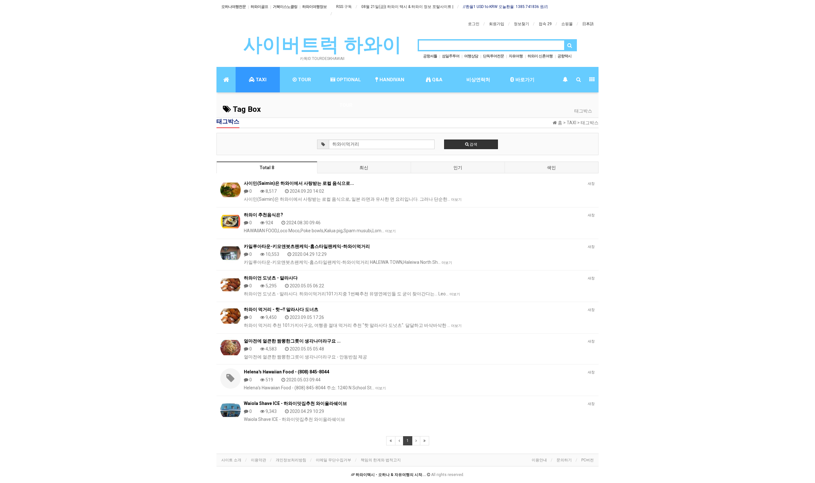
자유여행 (516, 56)
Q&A (437, 80)
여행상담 (471, 56)
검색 (473, 144)
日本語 (588, 24)
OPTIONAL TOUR (348, 84)
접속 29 (545, 24)
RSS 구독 (344, 6)
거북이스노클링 (285, 6)
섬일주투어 (450, 56)
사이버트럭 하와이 (322, 44)
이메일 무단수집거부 (333, 460)
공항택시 (564, 56)
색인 (551, 167)
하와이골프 (259, 6)
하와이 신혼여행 (540, 56)
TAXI (260, 80)
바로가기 (524, 80)
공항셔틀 (430, 56)
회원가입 (496, 24)
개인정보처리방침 (291, 460)
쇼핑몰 (567, 24)
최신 (363, 167)
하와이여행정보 (314, 6)
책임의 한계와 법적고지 (381, 460)
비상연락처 (478, 80)
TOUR (304, 80)
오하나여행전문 (233, 6)
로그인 (473, 24)
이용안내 (539, 460)
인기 (457, 167)
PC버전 (587, 460)
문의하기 (564, 460)
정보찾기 (521, 24)
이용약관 (258, 460)
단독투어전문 (493, 56)
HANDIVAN (391, 80)
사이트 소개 (231, 460)
